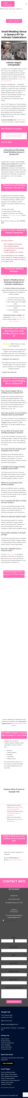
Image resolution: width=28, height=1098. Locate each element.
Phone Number (14, 947)
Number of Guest (14, 971)
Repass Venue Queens (7, 1082)
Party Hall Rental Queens (8, 1072)
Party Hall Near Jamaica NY (8, 1087)
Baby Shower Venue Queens (9, 1074)
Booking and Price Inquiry (14, 136)
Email (14, 955)
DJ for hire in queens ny (14, 215)
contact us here (10, 554)
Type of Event (14, 963)
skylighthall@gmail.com (11, 1024)
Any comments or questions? (14, 987)
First (7, 943)
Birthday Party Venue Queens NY (10, 1080)
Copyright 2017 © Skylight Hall (9, 1095)
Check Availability (14, 1001)
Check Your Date (14, 21)
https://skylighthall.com (15, 860)
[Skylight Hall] (14, 4)
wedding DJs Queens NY (18, 317)
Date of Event (14, 979)
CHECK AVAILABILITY (8, 3)
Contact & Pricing (6, 1084)
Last (21, 943)
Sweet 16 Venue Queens (8, 1078)
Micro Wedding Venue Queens (9, 1076)
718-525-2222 (20, 120)
